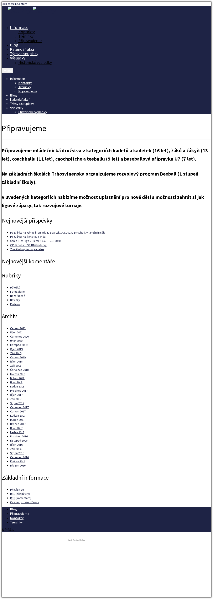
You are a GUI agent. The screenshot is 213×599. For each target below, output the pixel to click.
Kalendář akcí (22, 49)
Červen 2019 (18, 357)
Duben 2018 (17, 378)
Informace (19, 27)
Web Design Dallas (76, 540)
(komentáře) (20, 498)
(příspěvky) (20, 494)
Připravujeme (30, 40)
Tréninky (25, 36)
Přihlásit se (17, 489)
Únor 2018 (16, 382)
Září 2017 (15, 399)
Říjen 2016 (16, 445)
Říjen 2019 (16, 349)
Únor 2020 (16, 341)
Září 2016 (15, 449)
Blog (14, 44)
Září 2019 (15, 353)
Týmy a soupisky (24, 53)
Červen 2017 (18, 411)
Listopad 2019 (18, 345)
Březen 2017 (18, 424)
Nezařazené (17, 296)
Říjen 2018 (16, 361)
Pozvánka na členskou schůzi (28, 237)
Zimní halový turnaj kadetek (27, 249)
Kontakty (26, 31)
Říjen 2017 (16, 395)
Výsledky (17, 58)
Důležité (15, 287)
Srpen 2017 (17, 403)
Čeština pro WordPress (24, 502)
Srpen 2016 (17, 453)
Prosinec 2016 (19, 436)
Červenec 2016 (19, 457)
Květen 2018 (17, 374)
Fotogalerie (17, 291)
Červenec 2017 (19, 407)
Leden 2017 (17, 432)
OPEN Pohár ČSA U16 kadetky (28, 245)
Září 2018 (15, 366)
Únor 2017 (16, 428)
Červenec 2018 (19, 370)
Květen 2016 (17, 461)
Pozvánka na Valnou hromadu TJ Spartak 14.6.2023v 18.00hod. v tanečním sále (57, 232)
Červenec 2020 (19, 336)
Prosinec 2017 (19, 390)
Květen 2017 (17, 415)
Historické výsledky (35, 62)
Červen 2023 (18, 328)
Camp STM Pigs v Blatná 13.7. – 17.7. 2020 (35, 241)
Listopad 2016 (18, 440)
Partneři (15, 304)
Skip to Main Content (14, 4)
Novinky (15, 300)
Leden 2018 (17, 386)
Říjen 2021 (16, 332)
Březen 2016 (18, 465)
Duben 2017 (17, 420)
